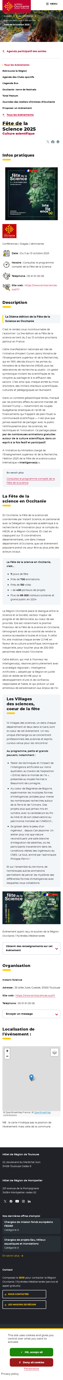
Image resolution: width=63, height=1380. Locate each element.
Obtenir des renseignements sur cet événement (29, 948)
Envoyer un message (19, 1013)
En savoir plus (10, 1255)
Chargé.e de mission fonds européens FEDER (28, 1223)
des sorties (26, 51)
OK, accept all (33, 1352)
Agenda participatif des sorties (20, 20)
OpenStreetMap (42, 1112)
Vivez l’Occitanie (24, 16)
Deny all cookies (33, 1362)
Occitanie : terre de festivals (19, 89)
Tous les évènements (20, 114)
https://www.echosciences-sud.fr (35, 995)
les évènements (16, 65)
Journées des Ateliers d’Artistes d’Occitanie (28, 102)
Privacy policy (10, 1373)
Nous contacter (18, 1294)
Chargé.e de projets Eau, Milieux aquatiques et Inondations (25, 1241)
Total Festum (10, 95)
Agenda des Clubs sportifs (18, 77)
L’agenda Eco (10, 83)
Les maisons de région (22, 1304)
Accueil (8, 16)
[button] (31, 1077)
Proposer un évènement (17, 108)
